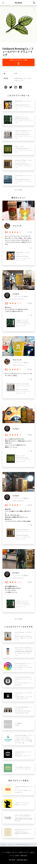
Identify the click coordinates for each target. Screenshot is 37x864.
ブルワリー (10, 844)
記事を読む (24, 855)
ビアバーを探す (29, 852)
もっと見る (19, 189)
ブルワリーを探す (17, 852)
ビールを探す (6, 852)
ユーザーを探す (14, 855)
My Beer (18, 2)
